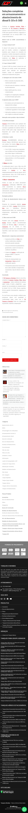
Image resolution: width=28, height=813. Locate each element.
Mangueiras (5, 505)
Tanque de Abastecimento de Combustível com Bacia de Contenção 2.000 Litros (14, 675)
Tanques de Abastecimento (9, 488)
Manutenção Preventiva (8, 466)
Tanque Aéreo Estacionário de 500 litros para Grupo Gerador (13, 647)
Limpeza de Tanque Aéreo (8, 463)
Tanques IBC (5, 534)
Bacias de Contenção (8, 508)
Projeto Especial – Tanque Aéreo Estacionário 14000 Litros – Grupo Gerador (13, 688)
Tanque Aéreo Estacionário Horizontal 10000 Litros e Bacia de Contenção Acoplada (13, 698)
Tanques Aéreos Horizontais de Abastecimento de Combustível (13, 662)
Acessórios (5, 497)
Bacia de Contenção (7, 439)
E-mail (4, 346)
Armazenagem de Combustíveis (11, 310)
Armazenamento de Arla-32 (9, 433)
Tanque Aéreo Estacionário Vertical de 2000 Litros (13, 694)
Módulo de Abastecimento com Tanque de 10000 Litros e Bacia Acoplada (12, 659)
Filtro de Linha (5, 450)
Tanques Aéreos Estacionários (9, 486)
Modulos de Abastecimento (9, 521)
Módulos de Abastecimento (9, 469)
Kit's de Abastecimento (8, 518)
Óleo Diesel (5, 472)
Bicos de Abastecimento (8, 441)
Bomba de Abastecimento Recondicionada (12, 515)
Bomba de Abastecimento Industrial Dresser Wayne (13, 653)
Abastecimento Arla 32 (7, 425)
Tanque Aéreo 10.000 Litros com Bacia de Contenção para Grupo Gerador (13, 684)
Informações (5, 458)
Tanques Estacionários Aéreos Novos (12, 531)
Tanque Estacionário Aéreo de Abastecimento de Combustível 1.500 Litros (12, 671)
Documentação (6, 447)
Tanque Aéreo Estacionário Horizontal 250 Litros (12, 665)
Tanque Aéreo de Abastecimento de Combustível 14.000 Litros (12, 678)
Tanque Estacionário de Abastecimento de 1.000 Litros (14, 668)
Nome (4, 339)
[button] (25, 3)
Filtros (3, 502)
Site (3, 352)
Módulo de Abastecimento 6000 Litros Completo (12, 656)
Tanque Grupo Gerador (7, 480)
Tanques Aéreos (6, 483)
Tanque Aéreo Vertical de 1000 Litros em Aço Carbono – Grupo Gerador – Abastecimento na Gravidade (14, 691)
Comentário (6, 320)
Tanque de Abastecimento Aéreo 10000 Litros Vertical (14, 700)
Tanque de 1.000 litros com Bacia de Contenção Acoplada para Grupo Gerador (12, 650)
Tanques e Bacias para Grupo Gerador (12, 528)
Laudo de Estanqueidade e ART (9, 461)
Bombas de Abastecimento (8, 444)
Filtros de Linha (6, 452)
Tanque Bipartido (6, 477)
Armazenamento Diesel (7, 312)
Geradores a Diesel (6, 455)
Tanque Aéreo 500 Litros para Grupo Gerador (11, 681)
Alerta (3, 428)
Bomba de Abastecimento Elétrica (10, 513)
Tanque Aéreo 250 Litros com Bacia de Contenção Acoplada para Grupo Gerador (13, 643)
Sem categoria (5, 475)
